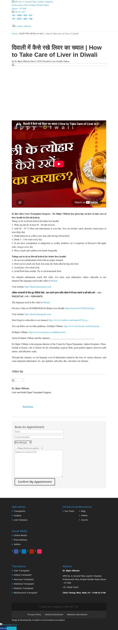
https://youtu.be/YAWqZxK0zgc (80, 308)
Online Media (20, 535)
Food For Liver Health (52, 61)
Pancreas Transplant (24, 579)
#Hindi (54, 280)
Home (14, 33)
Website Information (77, 614)
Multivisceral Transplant (25, 592)
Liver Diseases (20, 519)
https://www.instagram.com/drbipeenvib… (48, 332)
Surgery (17, 515)
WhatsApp (12, 628)
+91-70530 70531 (71, 587)
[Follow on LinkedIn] (24, 551)
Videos (66, 61)
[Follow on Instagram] (39, 551)
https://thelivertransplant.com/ (38, 286)
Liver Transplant (21, 570)
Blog (83, 511)
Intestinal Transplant (24, 583)
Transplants (19, 511)
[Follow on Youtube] (31, 551)
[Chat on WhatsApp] (8, 624)
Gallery (17, 544)
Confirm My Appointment (35, 482)
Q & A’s (84, 519)
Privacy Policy (34, 614)
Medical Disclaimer (54, 614)
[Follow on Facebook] (16, 551)
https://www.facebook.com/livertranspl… (82, 326)
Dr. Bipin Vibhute (22, 61)
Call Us (3, 628)
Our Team (69, 511)
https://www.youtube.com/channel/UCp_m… (69, 320)
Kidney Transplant (23, 575)
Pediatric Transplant (23, 588)
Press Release (20, 539)
